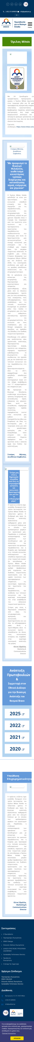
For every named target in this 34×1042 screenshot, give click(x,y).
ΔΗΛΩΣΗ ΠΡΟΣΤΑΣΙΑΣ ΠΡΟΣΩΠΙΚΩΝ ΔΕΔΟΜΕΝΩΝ (14, 950)
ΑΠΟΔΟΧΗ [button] (17, 1038)
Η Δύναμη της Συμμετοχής (11, 964)
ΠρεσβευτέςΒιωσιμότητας (7, 959)
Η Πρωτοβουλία (8, 934)
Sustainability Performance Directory (14, 954)
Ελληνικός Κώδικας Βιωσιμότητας (13, 945)
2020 (16, 749)
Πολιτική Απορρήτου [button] (9, 1033)
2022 (16, 725)
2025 (16, 713)
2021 (16, 737)
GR (16, 15)
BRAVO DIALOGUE (6, 979)
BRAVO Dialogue (8, 941)
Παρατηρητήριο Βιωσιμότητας (12, 938)
